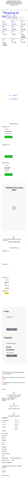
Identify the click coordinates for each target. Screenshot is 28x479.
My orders (4, 435)
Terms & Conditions (7, 462)
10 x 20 (4, 427)
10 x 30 (16, 422)
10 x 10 (4, 422)
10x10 (16, 427)
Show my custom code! (14, 241)
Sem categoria (5, 420)
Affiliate (4, 447)
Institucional (5, 458)
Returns (4, 438)
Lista (3, 442)
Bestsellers (4, 449)
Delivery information (16, 458)
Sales (13, 460)
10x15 (16, 429)
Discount (4, 451)
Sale (3, 455)
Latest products (5, 453)
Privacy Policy (5, 460)
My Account (5, 433)
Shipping (4, 440)
